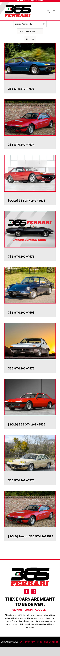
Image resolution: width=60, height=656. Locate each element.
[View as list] (33, 39)
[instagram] (33, 591)
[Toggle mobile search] (48, 11)
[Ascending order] (43, 24)
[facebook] (26, 591)
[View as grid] (27, 39)
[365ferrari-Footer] (30, 568)
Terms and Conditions (48, 641)
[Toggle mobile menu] (54, 11)
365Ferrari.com (27, 641)
